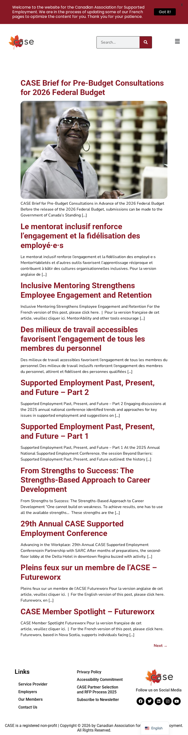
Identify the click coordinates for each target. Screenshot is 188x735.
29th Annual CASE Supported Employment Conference (72, 528)
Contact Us (27, 707)
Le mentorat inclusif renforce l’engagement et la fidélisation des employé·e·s (80, 236)
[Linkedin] (159, 701)
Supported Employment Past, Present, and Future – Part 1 (88, 431)
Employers (27, 691)
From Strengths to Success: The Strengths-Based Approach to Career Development (85, 480)
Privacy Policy (89, 672)
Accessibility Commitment (100, 679)
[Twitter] (149, 701)
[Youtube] (177, 701)
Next (160, 645)
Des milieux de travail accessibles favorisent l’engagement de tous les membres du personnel (83, 339)
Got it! (165, 12)
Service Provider (32, 684)
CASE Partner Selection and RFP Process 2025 (97, 689)
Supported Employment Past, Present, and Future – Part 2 (88, 387)
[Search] (146, 42)
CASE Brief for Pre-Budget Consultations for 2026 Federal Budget (92, 87)
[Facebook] (140, 701)
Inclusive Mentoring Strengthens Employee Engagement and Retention (86, 290)
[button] (177, 41)
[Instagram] (168, 701)
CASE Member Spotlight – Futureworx (87, 611)
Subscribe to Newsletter (98, 699)
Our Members (30, 699)
